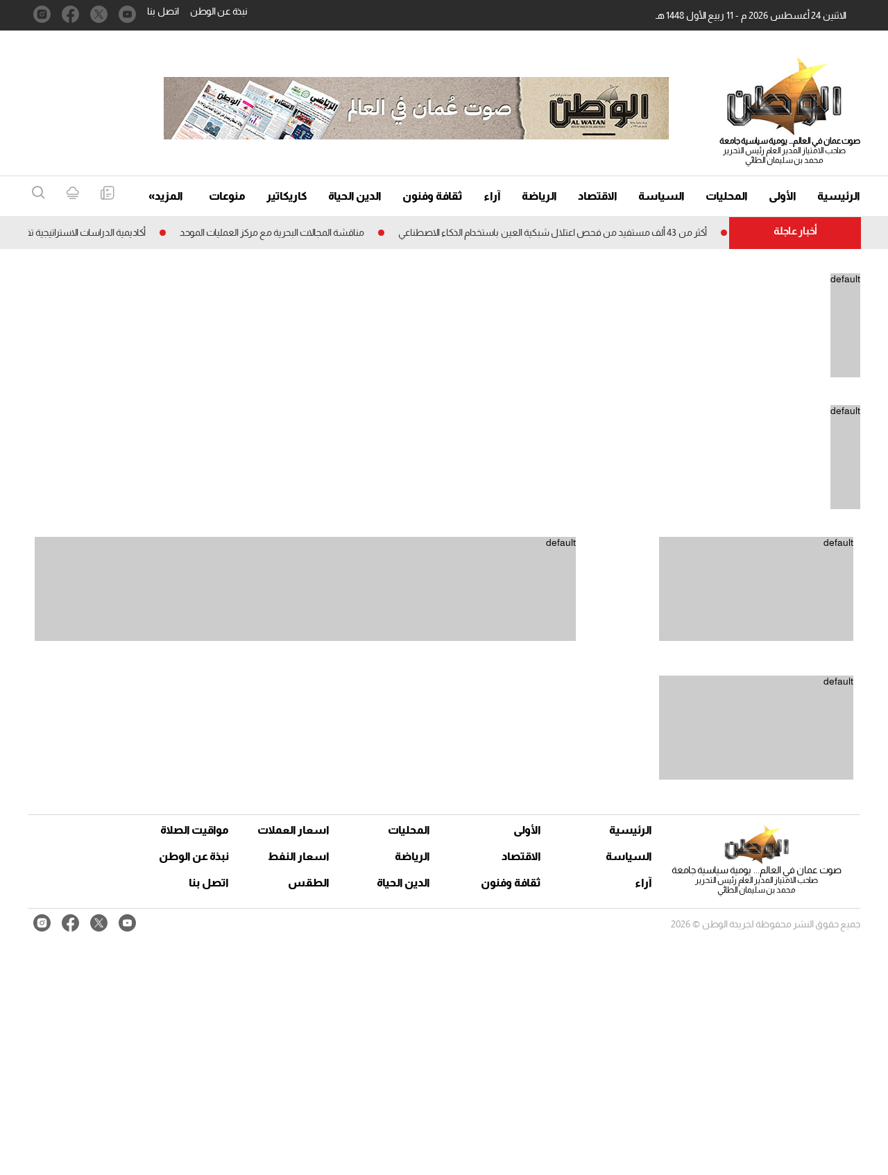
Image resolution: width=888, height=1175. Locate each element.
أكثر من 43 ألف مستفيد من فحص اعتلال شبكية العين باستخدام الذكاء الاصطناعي (567, 232)
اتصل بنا (163, 11)
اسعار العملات (295, 830)
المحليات (727, 196)
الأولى (782, 196)
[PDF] (107, 194)
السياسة (661, 196)
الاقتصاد (597, 196)
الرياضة (539, 196)
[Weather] (72, 194)
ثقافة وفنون (432, 196)
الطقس (309, 883)
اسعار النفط (299, 856)
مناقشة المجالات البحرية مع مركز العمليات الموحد (286, 232)
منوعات (227, 196)
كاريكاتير (286, 196)
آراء (492, 196)
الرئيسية (838, 196)
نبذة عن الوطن (219, 11)
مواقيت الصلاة (194, 830)
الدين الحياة (355, 196)
